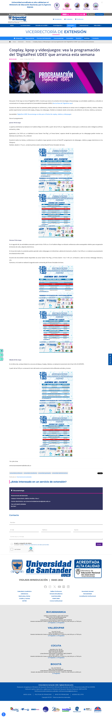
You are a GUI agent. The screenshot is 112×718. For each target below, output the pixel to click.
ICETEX (24, 600)
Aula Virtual (99, 14)
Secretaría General (87, 591)
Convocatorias (58, 38)
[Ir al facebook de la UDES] (44, 587)
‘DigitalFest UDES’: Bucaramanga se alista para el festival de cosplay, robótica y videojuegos (44, 114)
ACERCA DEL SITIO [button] (78, 694)
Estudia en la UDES (41, 25)
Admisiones (24, 593)
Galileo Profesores (56, 591)
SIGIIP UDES (56, 598)
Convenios (69, 38)
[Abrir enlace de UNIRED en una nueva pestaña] (45, 709)
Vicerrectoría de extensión (24, 477)
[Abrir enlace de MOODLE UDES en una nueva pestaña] (24, 709)
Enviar (99, 544)
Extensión (71, 25)
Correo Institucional (56, 600)
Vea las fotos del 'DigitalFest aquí (62, 103)
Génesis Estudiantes (56, 593)
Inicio (12, 25)
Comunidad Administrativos (60, 473)
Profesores (79, 19)
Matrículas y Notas (24, 596)
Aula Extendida (56, 596)
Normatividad (87, 593)
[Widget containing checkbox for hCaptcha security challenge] (21, 549)
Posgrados (61, 622)
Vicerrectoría (29, 38)
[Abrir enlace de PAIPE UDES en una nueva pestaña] (14, 709)
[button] (4, 714)
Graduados (69, 19)
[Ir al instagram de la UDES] (49, 587)
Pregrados (52, 622)
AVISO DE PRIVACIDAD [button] (62, 694)
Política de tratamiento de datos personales (36, 544)
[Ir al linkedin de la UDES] (67, 587)
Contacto (95, 38)
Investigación (57, 25)
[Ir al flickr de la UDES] (63, 587)
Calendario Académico (24, 591)
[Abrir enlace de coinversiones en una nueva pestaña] (97, 709)
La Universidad (25, 25)
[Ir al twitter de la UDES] (54, 587)
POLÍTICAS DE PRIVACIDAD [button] (43, 694)
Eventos (78, 38)
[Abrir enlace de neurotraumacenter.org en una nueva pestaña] (76, 709)
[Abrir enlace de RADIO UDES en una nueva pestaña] (35, 709)
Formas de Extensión (44, 38)
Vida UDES (97, 25)
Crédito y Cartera (24, 598)
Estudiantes (58, 19)
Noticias (87, 38)
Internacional (84, 25)
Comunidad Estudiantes (30, 473)
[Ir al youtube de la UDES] (58, 587)
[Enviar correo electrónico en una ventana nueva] (68, 691)
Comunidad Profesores (16, 473)
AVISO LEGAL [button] (27, 694)
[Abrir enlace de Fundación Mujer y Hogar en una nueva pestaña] (56, 709)
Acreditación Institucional (87, 596)
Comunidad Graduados (44, 473)
